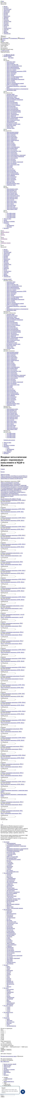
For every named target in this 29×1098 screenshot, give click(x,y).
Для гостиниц (10, 948)
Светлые (9, 971)
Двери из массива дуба (12, 64)
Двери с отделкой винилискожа (15, 76)
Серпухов (6, 29)
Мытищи (6, 18)
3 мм (8, 1015)
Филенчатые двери (11, 90)
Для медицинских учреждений (14, 955)
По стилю (11, 475)
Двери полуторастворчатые (14, 110)
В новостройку (10, 931)
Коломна (6, 13)
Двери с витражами (12, 72)
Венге (8, 975)
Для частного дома (11, 921)
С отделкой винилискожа (13, 851)
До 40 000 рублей (11, 216)
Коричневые (10, 970)
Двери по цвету (5, 475)
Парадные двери (11, 182)
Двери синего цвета (12, 202)
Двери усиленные (11, 178)
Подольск (6, 22)
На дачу (8, 919)
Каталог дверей (7, 279)
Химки (5, 30)
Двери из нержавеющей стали (14, 65)
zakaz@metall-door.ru (9, 1081)
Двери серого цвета (12, 201)
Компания (6, 222)
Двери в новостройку (12, 137)
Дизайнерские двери (12, 122)
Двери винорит (10, 63)
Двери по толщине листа (10, 478)
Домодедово (7, 10)
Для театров (10, 957)
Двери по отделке (18, 475)
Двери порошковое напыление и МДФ (16, 71)
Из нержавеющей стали (13, 871)
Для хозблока (10, 963)
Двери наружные (11, 170)
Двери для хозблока (12, 163)
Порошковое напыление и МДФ (15, 850)
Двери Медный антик (12, 198)
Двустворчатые (10, 881)
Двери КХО (10, 167)
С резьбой (9, 865)
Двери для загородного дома (14, 151)
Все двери (10, 57)
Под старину (10, 870)
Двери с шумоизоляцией (13, 174)
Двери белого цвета (12, 191)
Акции (5, 220)
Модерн (9, 990)
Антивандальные (11, 917)
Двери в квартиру (11, 134)
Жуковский (6, 12)
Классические (10, 989)
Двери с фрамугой (11, 116)
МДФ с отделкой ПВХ (12, 84)
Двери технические (11, 176)
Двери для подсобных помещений (15, 156)
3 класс (8, 1008)
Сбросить (9, 1049)
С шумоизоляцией (11, 934)
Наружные (9, 920)
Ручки (8, 1024)
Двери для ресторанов (12, 157)
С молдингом (10, 897)
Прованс (9, 1001)
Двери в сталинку (11, 144)
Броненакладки (10, 1021)
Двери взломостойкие (12, 148)
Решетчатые (10, 877)
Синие (8, 977)
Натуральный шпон (12, 858)
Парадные (9, 912)
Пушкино (6, 24)
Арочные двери (10, 94)
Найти (2, 1096)
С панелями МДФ (11, 854)
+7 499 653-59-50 (5, 50)
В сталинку (9, 942)
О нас (8, 224)
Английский (10, 998)
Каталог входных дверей (10, 1064)
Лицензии (9, 226)
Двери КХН (10, 166)
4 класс (8, 1009)
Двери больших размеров (13, 98)
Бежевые (9, 980)
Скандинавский (11, 1003)
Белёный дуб (10, 981)
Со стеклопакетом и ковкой (14, 859)
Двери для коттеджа (12, 152)
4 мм (8, 1016)
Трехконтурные (10, 888)
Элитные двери (10, 128)
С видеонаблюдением (12, 889)
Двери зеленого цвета (12, 194)
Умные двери (10, 126)
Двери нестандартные (12, 107)
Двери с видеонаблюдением (14, 111)
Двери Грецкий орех (12, 193)
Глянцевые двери (11, 61)
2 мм (8, 1013)
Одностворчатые (11, 879)
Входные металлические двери (8, 1056)
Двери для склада (11, 159)
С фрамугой (10, 883)
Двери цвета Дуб (11, 206)
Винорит (9, 860)
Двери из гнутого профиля (13, 105)
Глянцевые (9, 867)
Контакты (6, 228)
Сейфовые (9, 946)
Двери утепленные (11, 179)
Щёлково (6, 32)
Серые (8, 969)
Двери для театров (11, 160)
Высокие (9, 902)
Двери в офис (10, 141)
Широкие (9, 905)
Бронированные (11, 932)
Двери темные (10, 203)
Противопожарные (11, 913)
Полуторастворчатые (12, 882)
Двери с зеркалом (11, 74)
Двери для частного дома (13, 164)
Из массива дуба (11, 852)
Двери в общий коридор (13, 140)
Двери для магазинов (12, 153)
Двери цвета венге (11, 205)
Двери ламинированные (13, 67)
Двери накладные (11, 106)
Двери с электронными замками (15, 117)
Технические (10, 929)
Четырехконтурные (11, 896)
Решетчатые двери (11, 125)
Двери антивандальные (12, 132)
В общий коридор (11, 962)
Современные (10, 992)
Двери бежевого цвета (12, 189)
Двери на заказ (7, 218)
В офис (8, 938)
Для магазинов (10, 950)
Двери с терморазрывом (13, 114)
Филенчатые (10, 866)
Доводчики (9, 1020)
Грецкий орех (10, 982)
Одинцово (6, 20)
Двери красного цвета (12, 197)
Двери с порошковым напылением (15, 79)
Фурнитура (20, 478)
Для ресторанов (10, 952)
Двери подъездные (11, 171)
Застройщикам (10, 225)
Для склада (9, 954)
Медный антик (10, 984)
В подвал (9, 939)
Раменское (6, 25)
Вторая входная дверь (12, 95)
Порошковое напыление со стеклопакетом (17, 88)
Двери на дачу (10, 168)
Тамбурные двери (11, 185)
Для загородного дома (12, 923)
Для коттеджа (10, 924)
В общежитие (10, 947)
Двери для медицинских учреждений (16, 155)
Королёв (6, 14)
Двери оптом (7, 1066)
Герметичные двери (12, 97)
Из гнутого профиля (12, 893)
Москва (5, 6)
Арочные (9, 875)
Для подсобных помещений (14, 951)
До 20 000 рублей (11, 214)
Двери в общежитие (12, 139)
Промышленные (11, 928)
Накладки (9, 1023)
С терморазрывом (11, 878)
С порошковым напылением (14, 844)
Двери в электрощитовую (13, 147)
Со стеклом (9, 862)
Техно (8, 994)
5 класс (8, 1011)
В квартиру (9, 925)
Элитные (9, 874)
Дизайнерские (10, 885)
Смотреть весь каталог (9, 440)
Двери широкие (11, 121)
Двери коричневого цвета (13, 195)
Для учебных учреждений (13, 958)
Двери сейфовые (11, 175)
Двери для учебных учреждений (15, 162)
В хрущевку (10, 940)
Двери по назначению (13, 477)
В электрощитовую (11, 944)
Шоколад (9, 986)
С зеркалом (9, 855)
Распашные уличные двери (13, 124)
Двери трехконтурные (12, 118)
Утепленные (10, 916)
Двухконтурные (11, 890)
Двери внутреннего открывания (15, 99)
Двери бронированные (12, 133)
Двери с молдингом (12, 113)
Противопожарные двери (13, 183)
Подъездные (10, 927)
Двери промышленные (12, 172)
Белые (8, 966)
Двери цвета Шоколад (12, 208)
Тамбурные (9, 911)
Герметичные (10, 894)
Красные (9, 978)
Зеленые (9, 974)
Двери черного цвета (12, 209)
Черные (8, 967)
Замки (8, 1019)
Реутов (5, 26)
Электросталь (7, 33)
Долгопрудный (7, 9)
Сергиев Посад (7, 28)
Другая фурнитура (11, 1026)
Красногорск (7, 16)
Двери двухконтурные (12, 103)
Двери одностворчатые (12, 109)
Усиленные (9, 936)
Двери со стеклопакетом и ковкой (15, 83)
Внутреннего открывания (13, 892)
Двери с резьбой (11, 80)
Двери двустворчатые (12, 102)
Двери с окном (10, 75)
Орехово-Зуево (7, 21)
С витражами (10, 863)
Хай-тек (9, 993)
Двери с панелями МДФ (13, 78)
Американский (10, 997)
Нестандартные (10, 901)
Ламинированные (11, 843)
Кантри (8, 996)
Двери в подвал (10, 143)
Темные (8, 973)
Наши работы (7, 452)
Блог (5, 1073)
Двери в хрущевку (11, 145)
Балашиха (6, 7)
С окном (9, 869)
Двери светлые (10, 199)
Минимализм (10, 1004)
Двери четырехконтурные (13, 120)
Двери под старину (11, 70)
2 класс (8, 1007)
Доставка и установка (9, 221)
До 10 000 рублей (11, 213)
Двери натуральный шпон (13, 68)
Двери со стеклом (11, 82)
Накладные (9, 886)
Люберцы (6, 17)
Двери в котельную (11, 136)
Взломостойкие (10, 935)
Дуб (8, 985)
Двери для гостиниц (12, 149)
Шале (8, 1000)
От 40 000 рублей (11, 217)
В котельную (10, 915)
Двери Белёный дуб (12, 190)
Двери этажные (10, 180)
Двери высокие (10, 101)
